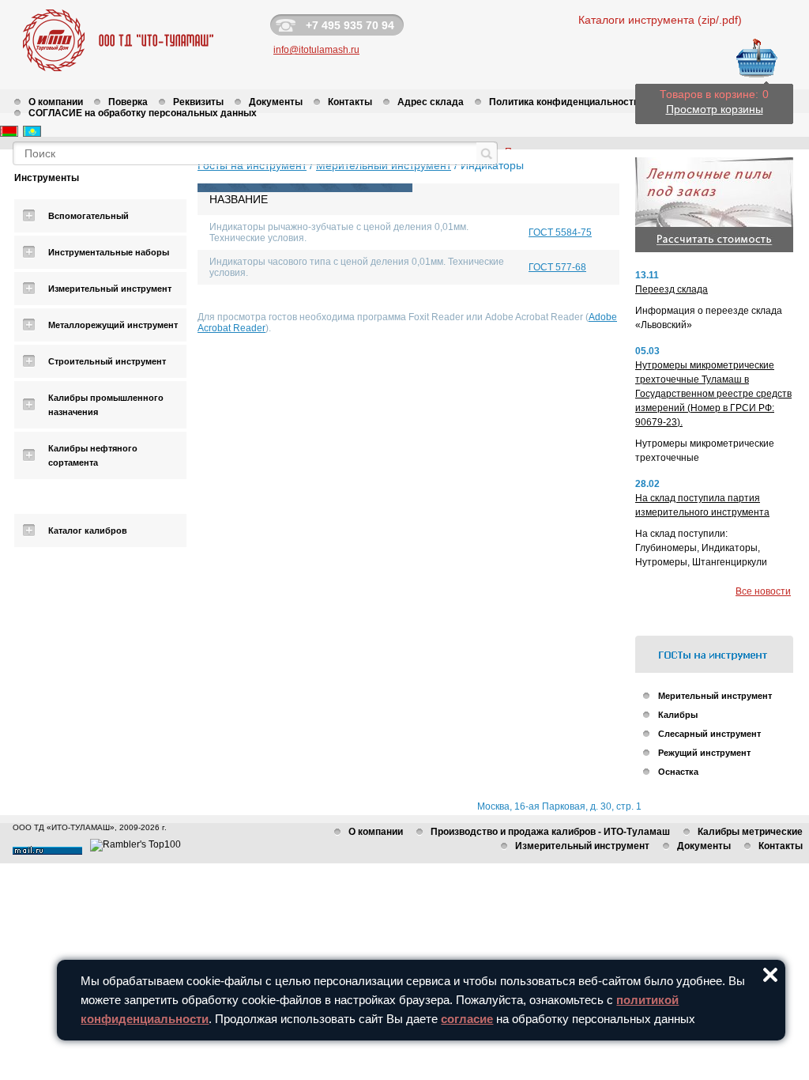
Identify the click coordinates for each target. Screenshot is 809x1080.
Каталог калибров (87, 530)
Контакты (350, 102)
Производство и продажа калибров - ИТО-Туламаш (550, 831)
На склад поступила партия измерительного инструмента (702, 505)
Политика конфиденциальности (564, 102)
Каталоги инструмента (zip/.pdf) (660, 19)
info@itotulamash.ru (316, 49)
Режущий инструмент (704, 752)
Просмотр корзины (714, 109)
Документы (276, 102)
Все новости (763, 591)
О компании (55, 102)
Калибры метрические (750, 831)
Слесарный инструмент (709, 733)
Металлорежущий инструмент (113, 325)
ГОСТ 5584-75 (560, 232)
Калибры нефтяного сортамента (92, 455)
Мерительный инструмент (715, 695)
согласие (467, 1018)
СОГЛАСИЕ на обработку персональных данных (142, 113)
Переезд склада (671, 289)
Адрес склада (430, 102)
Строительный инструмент (107, 361)
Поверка (128, 102)
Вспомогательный (88, 216)
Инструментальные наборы (108, 252)
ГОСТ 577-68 (557, 267)
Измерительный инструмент (109, 288)
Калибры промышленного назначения (106, 405)
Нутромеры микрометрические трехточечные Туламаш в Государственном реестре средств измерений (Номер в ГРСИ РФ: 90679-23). (713, 394)
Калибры (678, 714)
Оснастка (678, 771)
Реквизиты (198, 102)
